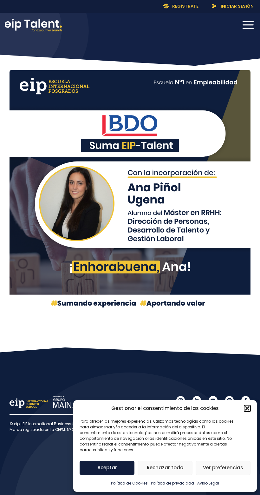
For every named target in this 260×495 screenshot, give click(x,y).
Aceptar (107, 467)
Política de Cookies (129, 483)
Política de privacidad (172, 483)
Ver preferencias (223, 467)
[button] (247, 408)
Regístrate (185, 6)
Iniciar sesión (237, 6)
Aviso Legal (208, 483)
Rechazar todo (165, 467)
